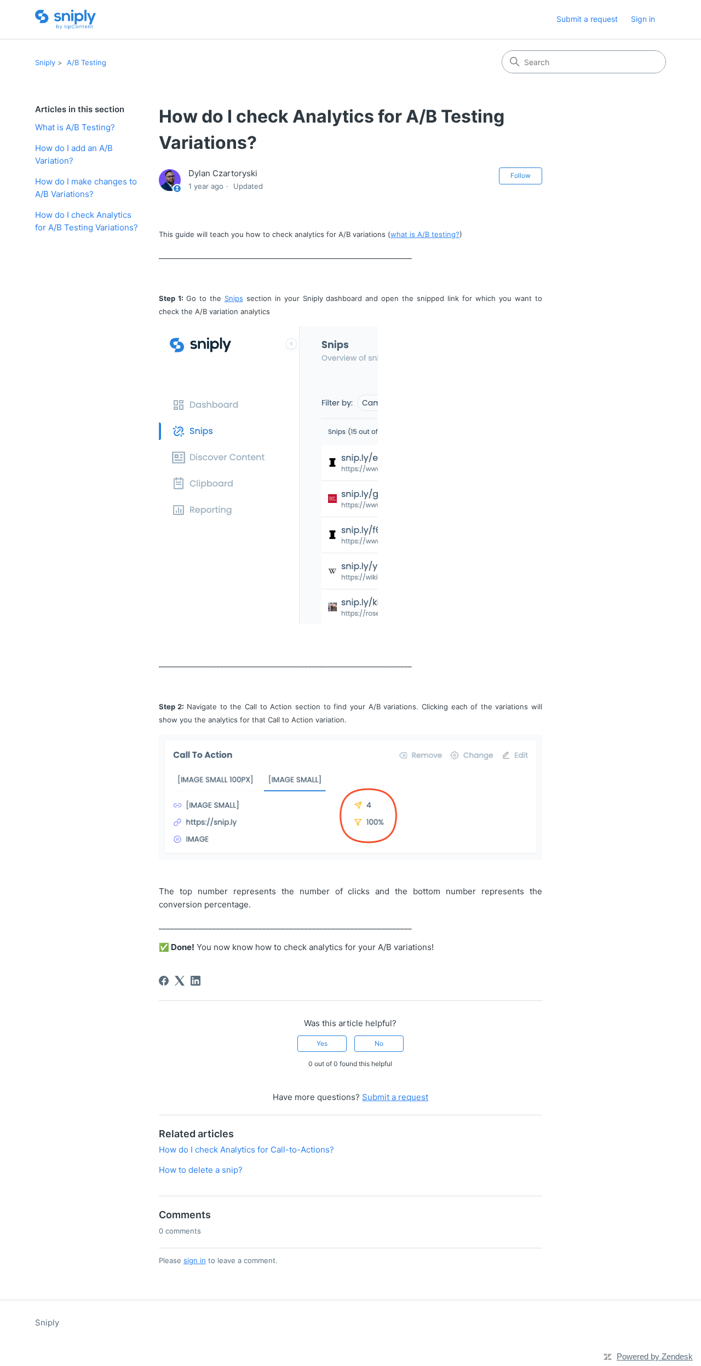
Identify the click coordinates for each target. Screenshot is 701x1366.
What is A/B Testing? (75, 127)
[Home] (65, 19)
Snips (234, 298)
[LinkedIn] (195, 981)
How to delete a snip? (201, 1170)
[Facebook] (164, 981)
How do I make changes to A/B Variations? (86, 187)
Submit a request (587, 19)
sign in (194, 1260)
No (379, 1043)
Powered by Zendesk (655, 1356)
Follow (520, 175)
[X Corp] (180, 981)
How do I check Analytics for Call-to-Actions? (246, 1149)
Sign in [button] (643, 19)
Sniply (45, 62)
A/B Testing (86, 62)
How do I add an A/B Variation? (74, 154)
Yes (322, 1043)
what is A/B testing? (424, 234)
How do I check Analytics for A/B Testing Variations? (86, 221)
